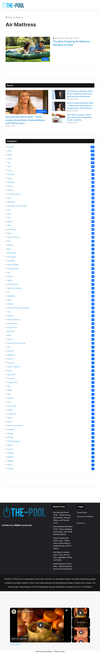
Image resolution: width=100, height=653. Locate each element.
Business (10, 147)
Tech (9, 167)
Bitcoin (9, 422)
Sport (9, 198)
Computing (11, 229)
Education (11, 174)
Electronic (11, 331)
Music (9, 300)
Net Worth (11, 261)
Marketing (11, 202)
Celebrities (11, 296)
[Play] (81, 632)
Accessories (12, 406)
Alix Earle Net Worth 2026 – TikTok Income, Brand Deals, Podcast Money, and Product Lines (25, 120)
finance (10, 186)
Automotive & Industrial (16, 343)
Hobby (9, 280)
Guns (9, 402)
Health (9, 155)
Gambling (10, 182)
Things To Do (12, 382)
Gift (8, 347)
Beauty (10, 221)
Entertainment (12, 284)
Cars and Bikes (13, 265)
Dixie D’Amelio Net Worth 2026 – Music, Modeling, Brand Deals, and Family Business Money (80, 93)
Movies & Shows (13, 320)
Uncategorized (13, 269)
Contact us (81, 523)
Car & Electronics (14, 194)
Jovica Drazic (59, 38)
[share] (66, 610)
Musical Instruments (15, 426)
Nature (9, 418)
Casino (9, 159)
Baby (9, 335)
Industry (10, 316)
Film (8, 386)
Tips (8, 218)
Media (9, 390)
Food (9, 214)
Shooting (10, 429)
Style (9, 233)
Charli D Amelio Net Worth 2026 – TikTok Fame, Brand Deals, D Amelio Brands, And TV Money (80, 105)
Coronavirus (12, 414)
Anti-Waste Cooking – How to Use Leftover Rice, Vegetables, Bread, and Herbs (79, 117)
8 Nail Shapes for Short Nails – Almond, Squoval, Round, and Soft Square (63, 566)
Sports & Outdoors (14, 288)
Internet (10, 351)
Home (9, 17)
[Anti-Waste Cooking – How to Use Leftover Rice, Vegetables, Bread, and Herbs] (58, 118)
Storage (10, 437)
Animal (9, 276)
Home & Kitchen (13, 237)
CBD (9, 225)
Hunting (10, 433)
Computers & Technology (17, 206)
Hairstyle (10, 398)
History (10, 465)
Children (10, 304)
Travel (9, 170)
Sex (8, 272)
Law (8, 210)
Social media (12, 323)
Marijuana (11, 355)
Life (8, 163)
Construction (12, 327)
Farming (10, 469)
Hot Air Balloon (25, 611)
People (9, 410)
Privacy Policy (82, 512)
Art (8, 292)
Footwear (10, 453)
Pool (8, 241)
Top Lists (10, 363)
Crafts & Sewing (13, 441)
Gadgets (10, 461)
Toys (9, 312)
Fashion (10, 190)
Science (10, 449)
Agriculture (11, 374)
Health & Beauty (13, 367)
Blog (8, 249)
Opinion (10, 445)
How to (10, 339)
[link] (13, 611)
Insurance (11, 378)
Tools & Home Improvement (18, 308)
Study (9, 371)
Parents (10, 359)
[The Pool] (13, 5)
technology (11, 257)
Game (9, 178)
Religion (10, 457)
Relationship (12, 253)
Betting (10, 245)
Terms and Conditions (85, 516)
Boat (9, 394)
